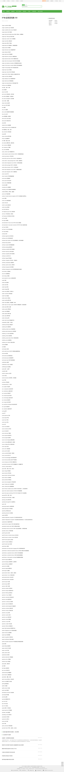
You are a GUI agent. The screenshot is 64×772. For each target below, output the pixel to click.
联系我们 (35, 766)
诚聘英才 (29, 766)
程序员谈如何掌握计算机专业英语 (8, 759)
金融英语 (12, 11)
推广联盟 (41, 766)
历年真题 (56, 23)
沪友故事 (38, 766)
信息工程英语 (40, 11)
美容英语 (24, 11)
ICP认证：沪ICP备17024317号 (30, 768)
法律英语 (8, 11)
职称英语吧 (50, 20)
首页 (3, 11)
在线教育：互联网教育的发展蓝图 (8, 738)
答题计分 (50, 23)
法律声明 (32, 766)
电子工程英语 (18, 11)
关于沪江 (23, 766)
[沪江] (8, 6)
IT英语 (29, 11)
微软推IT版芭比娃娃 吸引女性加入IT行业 (9, 748)
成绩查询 (50, 24)
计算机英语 (34, 11)
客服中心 (26, 766)
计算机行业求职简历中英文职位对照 (8, 752)
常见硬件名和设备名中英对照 (7, 755)
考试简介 (56, 20)
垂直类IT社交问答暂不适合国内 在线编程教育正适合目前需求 (13, 744)
